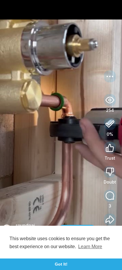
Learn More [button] (90, 246)
